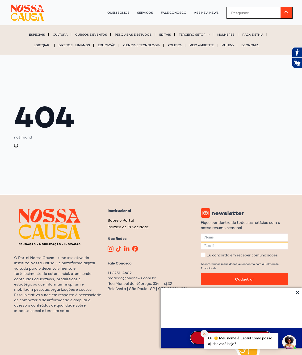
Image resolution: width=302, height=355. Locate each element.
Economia (250, 45)
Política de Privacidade (128, 227)
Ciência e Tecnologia (141, 45)
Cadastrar (244, 279)
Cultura (60, 34)
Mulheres (226, 34)
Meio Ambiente (201, 45)
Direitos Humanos (74, 45)
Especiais (37, 34)
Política (175, 45)
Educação (107, 45)
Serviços (145, 12)
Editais (165, 34)
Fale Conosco (173, 12)
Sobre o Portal (121, 220)
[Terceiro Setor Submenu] (209, 34)
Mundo (228, 45)
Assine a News (206, 12)
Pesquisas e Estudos (133, 34)
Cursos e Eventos (91, 34)
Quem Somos (118, 12)
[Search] (286, 13)
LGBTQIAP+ (42, 45)
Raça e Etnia (253, 34)
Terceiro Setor (192, 34)
